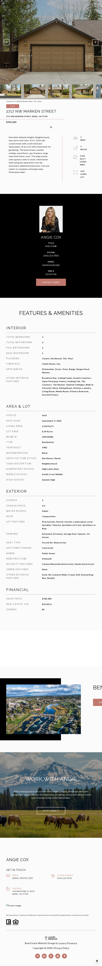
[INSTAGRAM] (37, 956)
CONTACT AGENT (51, 282)
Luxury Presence (68, 943)
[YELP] (51, 956)
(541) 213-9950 (51, 255)
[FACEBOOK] (64, 956)
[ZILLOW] (57, 956)
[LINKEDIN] (44, 956)
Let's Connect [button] (51, 811)
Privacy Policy (61, 948)
